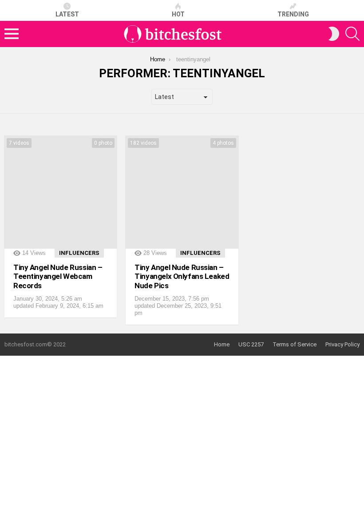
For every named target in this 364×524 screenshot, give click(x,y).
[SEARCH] (352, 34)
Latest (67, 14)
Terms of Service (295, 344)
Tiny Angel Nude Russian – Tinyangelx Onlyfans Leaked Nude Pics (182, 276)
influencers (79, 253)
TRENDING (293, 14)
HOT (178, 14)
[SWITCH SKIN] (334, 34)
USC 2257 (251, 344)
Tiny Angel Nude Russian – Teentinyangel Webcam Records (57, 276)
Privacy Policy (342, 344)
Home (221, 344)
